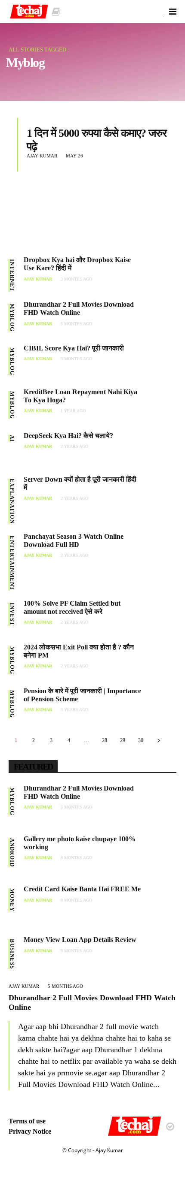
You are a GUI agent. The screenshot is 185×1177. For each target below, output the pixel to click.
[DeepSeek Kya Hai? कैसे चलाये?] (158, 449)
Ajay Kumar (42, 155)
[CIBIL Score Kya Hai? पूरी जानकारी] (158, 361)
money (12, 899)
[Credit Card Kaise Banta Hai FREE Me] (158, 902)
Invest (12, 614)
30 (140, 740)
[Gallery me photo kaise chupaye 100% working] (158, 852)
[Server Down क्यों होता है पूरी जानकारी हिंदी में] (158, 492)
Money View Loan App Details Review (80, 939)
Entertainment (12, 563)
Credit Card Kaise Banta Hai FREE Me (82, 889)
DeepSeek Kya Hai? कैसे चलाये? (68, 435)
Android (12, 852)
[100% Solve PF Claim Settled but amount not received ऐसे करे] (158, 616)
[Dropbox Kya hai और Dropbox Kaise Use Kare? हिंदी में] (158, 273)
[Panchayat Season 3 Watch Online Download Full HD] (158, 549)
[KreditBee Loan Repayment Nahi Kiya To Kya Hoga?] (158, 405)
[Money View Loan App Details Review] (158, 953)
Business (12, 954)
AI (12, 438)
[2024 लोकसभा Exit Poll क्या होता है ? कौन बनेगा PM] (158, 660)
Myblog (12, 318)
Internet (12, 275)
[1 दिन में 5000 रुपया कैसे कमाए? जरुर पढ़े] (76, 205)
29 (122, 740)
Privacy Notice (30, 1131)
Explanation (12, 501)
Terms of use (27, 1121)
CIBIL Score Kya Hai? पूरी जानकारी (74, 348)
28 (104, 740)
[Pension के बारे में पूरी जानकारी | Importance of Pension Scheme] (158, 704)
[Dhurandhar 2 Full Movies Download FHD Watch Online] (158, 317)
